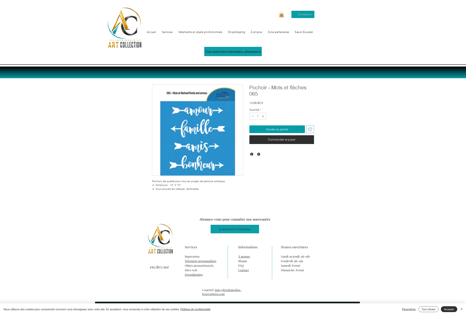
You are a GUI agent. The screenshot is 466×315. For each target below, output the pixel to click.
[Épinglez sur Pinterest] (258, 154)
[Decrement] (252, 116)
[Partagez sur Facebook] (252, 154)
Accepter (449, 309)
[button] (281, 14)
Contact (243, 270)
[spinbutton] (257, 116)
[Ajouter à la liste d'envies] (310, 129)
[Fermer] (461, 309)
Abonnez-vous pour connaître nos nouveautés (234, 219)
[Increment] (263, 116)
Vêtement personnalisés (200, 261)
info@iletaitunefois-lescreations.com (222, 292)
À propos (244, 256)
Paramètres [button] (409, 309)
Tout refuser (429, 309)
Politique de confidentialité (195, 309)
